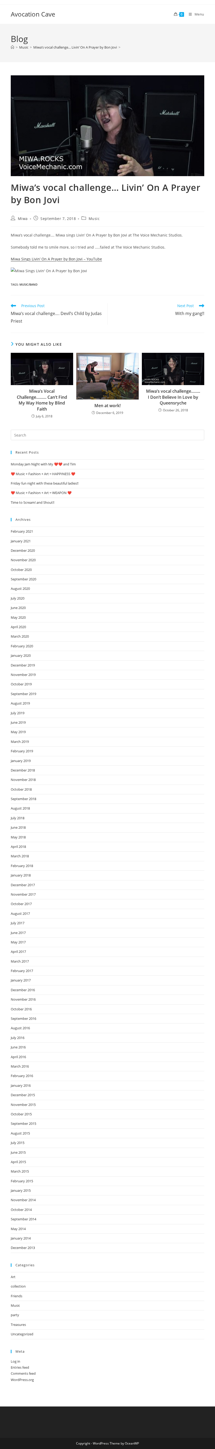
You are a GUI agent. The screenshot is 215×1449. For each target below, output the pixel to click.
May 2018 (18, 837)
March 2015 (20, 1171)
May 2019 (18, 731)
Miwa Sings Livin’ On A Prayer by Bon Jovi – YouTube (56, 258)
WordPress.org (22, 1379)
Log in (15, 1361)
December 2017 (23, 885)
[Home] (12, 47)
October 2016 (21, 1009)
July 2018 (17, 818)
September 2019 (23, 693)
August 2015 (20, 1133)
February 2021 (22, 531)
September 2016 (23, 1018)
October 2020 (21, 569)
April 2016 (18, 1056)
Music (94, 218)
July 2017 (17, 923)
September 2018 (23, 798)
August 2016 (20, 1028)
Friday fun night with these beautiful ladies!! (44, 483)
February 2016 (22, 1075)
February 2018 (22, 865)
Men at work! (107, 405)
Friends (16, 1296)
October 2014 (21, 1209)
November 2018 (23, 779)
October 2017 (21, 903)
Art (13, 1276)
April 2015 (18, 1161)
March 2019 (20, 741)
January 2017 (21, 980)
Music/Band (28, 284)
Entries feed (20, 1367)
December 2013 (23, 1247)
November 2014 (23, 1200)
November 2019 (23, 674)
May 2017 (18, 942)
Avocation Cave (33, 14)
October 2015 (21, 1114)
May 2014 (18, 1228)
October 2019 (21, 684)
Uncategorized (22, 1334)
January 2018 (21, 875)
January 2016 (21, 1085)
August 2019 (20, 703)
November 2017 (23, 894)
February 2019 (22, 751)
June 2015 (18, 1152)
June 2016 (18, 1047)
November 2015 (23, 1104)
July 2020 (17, 598)
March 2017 (20, 961)
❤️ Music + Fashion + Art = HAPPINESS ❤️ (43, 473)
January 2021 (21, 541)
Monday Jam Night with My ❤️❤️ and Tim (43, 464)
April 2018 (18, 846)
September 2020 (23, 579)
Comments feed (23, 1373)
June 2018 (18, 827)
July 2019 (17, 713)
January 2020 (21, 655)
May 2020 (18, 617)
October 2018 (21, 789)
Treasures (18, 1324)
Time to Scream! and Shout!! (32, 502)
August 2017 (20, 913)
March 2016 (20, 1066)
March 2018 (20, 856)
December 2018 (23, 770)
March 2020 (20, 636)
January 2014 (21, 1238)
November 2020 (23, 560)
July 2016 (17, 1037)
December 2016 (23, 990)
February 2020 (22, 646)
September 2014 (23, 1219)
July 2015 (17, 1142)
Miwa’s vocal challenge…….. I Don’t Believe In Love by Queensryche (173, 397)
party (15, 1314)
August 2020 (20, 588)
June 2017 (18, 932)
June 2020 (18, 607)
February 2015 (22, 1181)
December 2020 (23, 550)
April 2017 (18, 951)
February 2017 (22, 970)
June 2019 (18, 722)
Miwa (23, 218)
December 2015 (23, 1095)
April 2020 (18, 626)
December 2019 (23, 665)
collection (18, 1286)
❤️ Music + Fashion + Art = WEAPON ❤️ (41, 492)
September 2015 (23, 1123)
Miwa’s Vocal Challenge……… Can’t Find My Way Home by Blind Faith (42, 400)
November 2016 (23, 999)
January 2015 (21, 1190)
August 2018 (20, 808)
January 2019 (21, 760)
